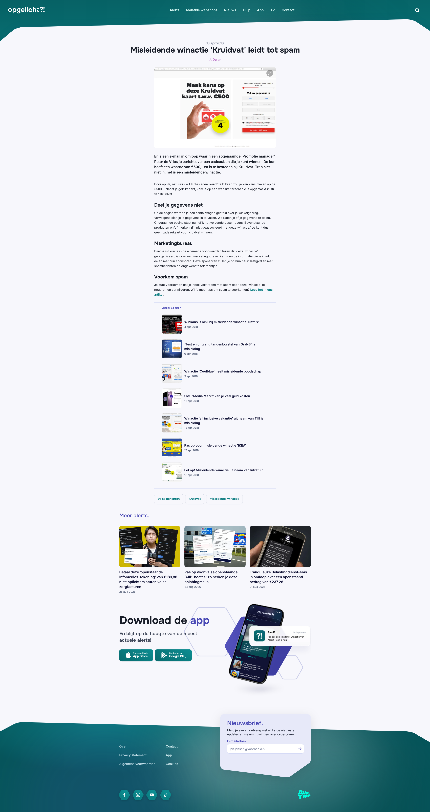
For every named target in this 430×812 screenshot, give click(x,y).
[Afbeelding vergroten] (269, 73)
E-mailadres (236, 741)
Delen (216, 60)
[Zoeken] (417, 10)
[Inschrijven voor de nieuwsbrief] (300, 749)
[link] (26, 10)
